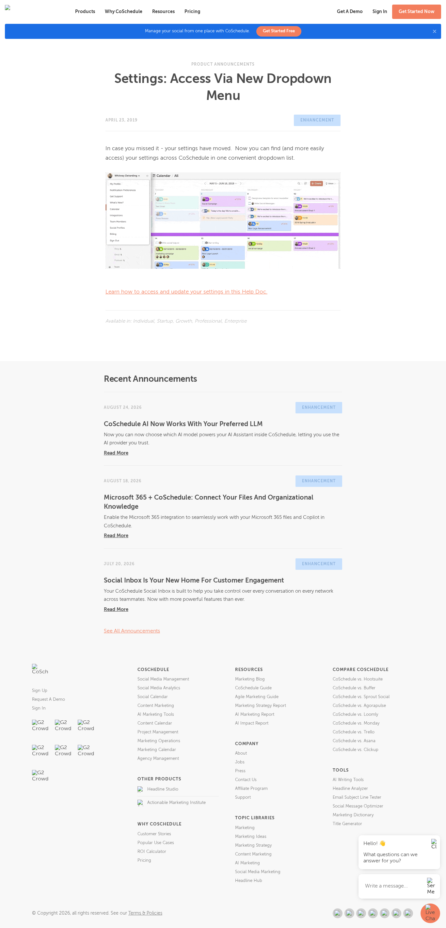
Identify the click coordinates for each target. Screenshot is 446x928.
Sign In (39, 708)
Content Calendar (154, 723)
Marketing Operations (158, 741)
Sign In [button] (380, 11)
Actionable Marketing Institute (176, 803)
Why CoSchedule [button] (123, 11)
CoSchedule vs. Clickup (355, 750)
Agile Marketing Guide (257, 697)
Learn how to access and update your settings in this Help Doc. (186, 292)
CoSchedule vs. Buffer (354, 688)
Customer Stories (154, 834)
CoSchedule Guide (253, 688)
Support (243, 797)
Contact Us (246, 780)
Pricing (192, 11)
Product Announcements (223, 65)
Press (240, 771)
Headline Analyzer (350, 789)
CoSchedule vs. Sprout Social (361, 697)
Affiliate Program (251, 789)
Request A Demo (48, 699)
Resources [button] (163, 11)
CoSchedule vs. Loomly (355, 714)
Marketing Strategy (253, 845)
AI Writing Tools (348, 780)
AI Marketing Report (254, 714)
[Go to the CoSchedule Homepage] (40, 672)
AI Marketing (247, 863)
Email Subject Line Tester (357, 797)
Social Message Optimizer (358, 806)
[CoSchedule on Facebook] (349, 913)
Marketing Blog (250, 679)
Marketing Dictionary (353, 815)
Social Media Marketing (257, 872)
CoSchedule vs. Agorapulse (359, 706)
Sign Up (39, 691)
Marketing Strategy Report (260, 706)
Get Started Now (417, 11)
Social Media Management (163, 679)
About (241, 753)
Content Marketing (155, 706)
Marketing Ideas (250, 837)
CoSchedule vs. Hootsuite (358, 679)
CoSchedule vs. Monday (356, 723)
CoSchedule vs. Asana (354, 741)
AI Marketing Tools (155, 714)
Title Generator (347, 824)
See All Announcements (132, 631)
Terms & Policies (145, 913)
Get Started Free (279, 31)
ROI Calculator (151, 852)
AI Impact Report (251, 723)
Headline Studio (162, 789)
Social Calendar (152, 697)
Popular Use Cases (155, 843)
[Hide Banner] (434, 31)
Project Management (157, 732)
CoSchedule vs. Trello (353, 732)
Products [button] (85, 11)
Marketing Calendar (156, 750)
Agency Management (158, 759)
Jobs (240, 762)
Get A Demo (350, 11)
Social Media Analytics (158, 688)
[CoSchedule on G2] (337, 913)
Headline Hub (248, 881)
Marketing (245, 828)
